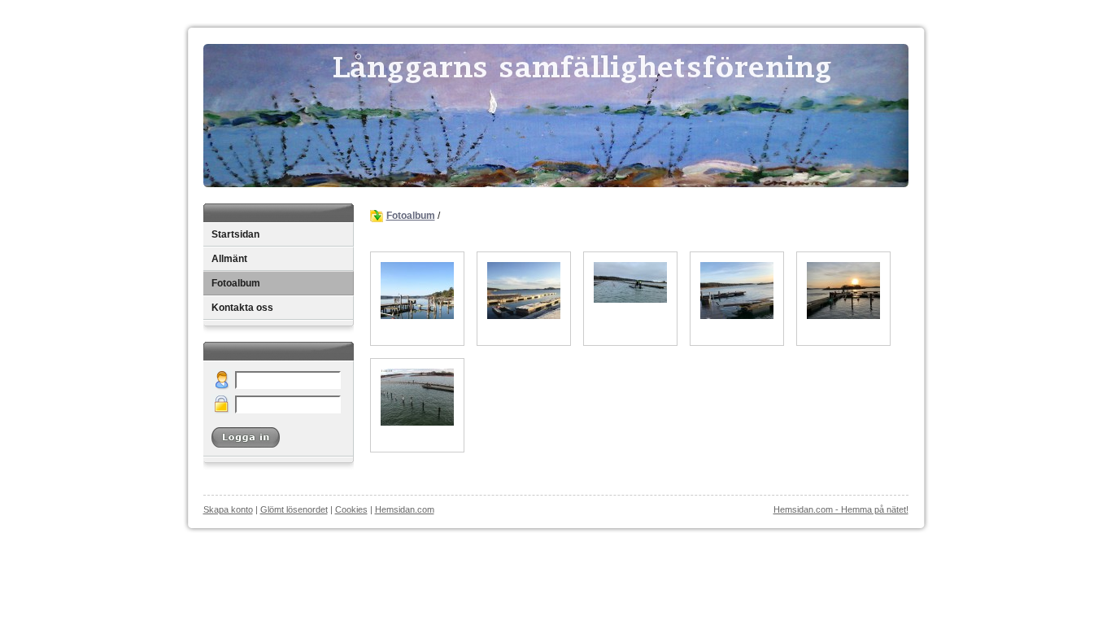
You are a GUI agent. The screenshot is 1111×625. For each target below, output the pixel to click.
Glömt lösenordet (294, 509)
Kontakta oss (242, 307)
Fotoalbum (235, 283)
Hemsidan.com (404, 509)
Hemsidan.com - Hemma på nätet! (840, 509)
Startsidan (235, 234)
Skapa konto (228, 509)
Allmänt (229, 258)
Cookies (351, 509)
